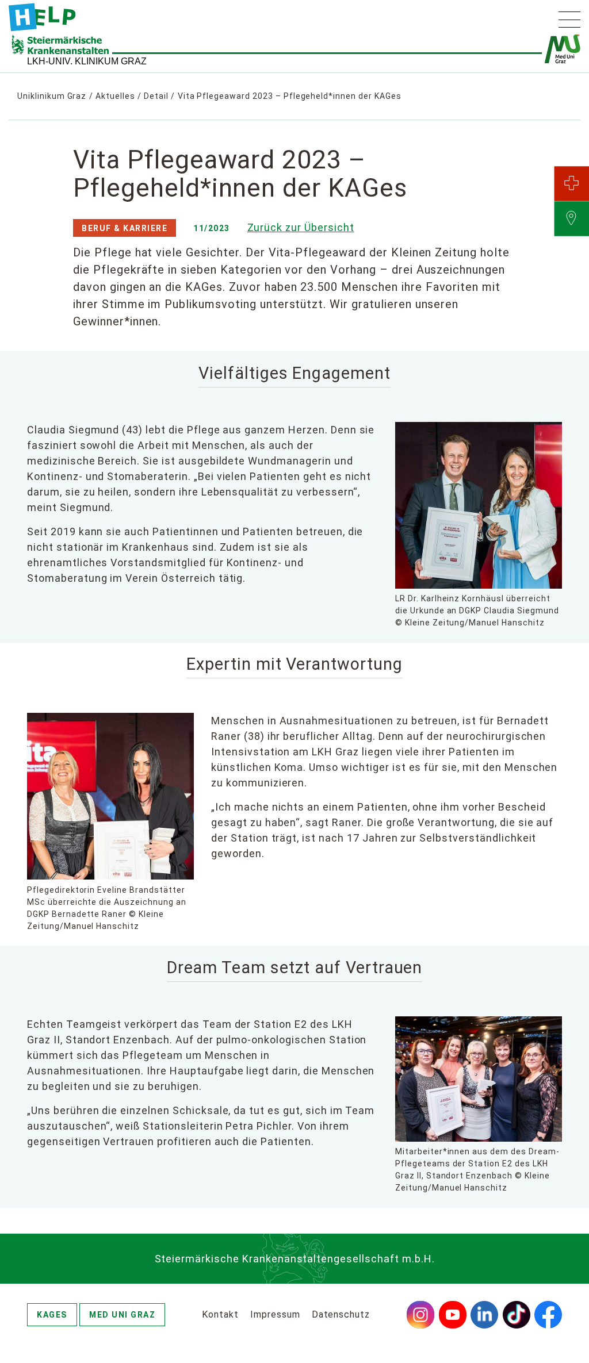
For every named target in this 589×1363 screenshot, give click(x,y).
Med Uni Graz (122, 1314)
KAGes (52, 1314)
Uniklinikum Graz (51, 96)
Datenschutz (341, 1314)
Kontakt (220, 1314)
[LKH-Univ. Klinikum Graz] (42, 17)
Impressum (275, 1314)
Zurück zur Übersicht (300, 227)
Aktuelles (115, 96)
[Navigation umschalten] (569, 19)
